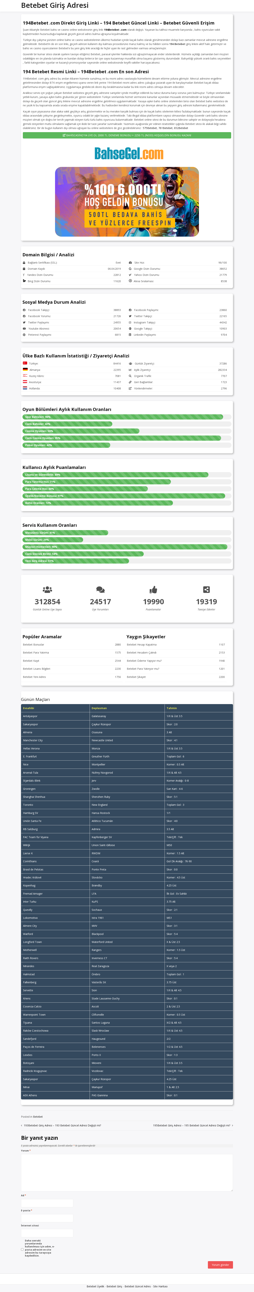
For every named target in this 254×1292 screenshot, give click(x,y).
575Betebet (150, 128)
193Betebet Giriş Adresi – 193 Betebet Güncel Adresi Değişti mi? (62, 1125)
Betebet (38, 1116)
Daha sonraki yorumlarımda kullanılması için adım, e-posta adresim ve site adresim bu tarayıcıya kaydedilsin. (40, 1248)
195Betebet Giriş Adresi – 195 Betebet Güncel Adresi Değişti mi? (191, 1125)
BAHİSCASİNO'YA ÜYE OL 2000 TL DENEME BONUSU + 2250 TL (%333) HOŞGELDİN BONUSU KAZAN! (128, 135)
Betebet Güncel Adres (138, 1286)
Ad (23, 1195)
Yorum (26, 1150)
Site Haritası (160, 1286)
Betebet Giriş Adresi (55, 5)
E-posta (26, 1210)
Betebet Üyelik (95, 1286)
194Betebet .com (115, 29)
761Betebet (165, 128)
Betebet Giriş (114, 1286)
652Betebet (181, 128)
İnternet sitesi (30, 1225)
